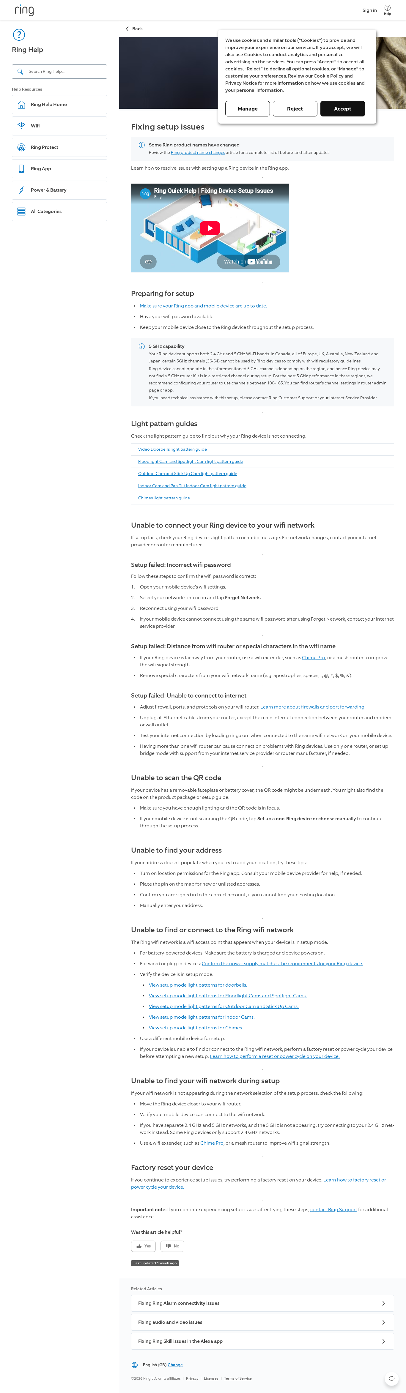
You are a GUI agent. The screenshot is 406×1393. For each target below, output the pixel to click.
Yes (147, 1246)
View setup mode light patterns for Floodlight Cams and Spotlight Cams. (228, 996)
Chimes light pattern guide (164, 498)
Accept (343, 108)
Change (175, 1365)
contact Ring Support (333, 1209)
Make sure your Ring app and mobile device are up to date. (203, 306)
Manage (248, 108)
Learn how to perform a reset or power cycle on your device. (275, 1056)
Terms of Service (238, 1378)
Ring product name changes (198, 152)
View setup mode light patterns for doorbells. (198, 985)
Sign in (370, 10)
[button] (392, 1379)
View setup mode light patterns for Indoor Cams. (202, 1017)
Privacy (192, 1378)
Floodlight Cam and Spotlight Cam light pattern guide (190, 461)
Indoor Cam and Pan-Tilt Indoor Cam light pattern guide (192, 486)
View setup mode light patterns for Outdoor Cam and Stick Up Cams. (224, 1006)
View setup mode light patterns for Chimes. (196, 1028)
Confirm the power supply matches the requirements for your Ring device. (282, 963)
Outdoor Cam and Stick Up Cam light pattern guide (187, 474)
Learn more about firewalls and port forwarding (312, 707)
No (176, 1246)
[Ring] (24, 10)
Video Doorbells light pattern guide (172, 449)
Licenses (211, 1378)
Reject (295, 108)
